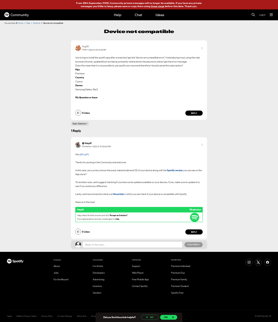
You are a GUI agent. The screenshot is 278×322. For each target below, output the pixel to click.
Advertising (98, 279)
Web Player (138, 272)
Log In (262, 14)
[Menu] (271, 15)
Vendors (97, 292)
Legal (9, 316)
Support (136, 266)
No (151, 317)
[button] (202, 48)
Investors (97, 286)
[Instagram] (249, 262)
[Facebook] (267, 262)
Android (36, 23)
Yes (166, 317)
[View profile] (78, 47)
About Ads (81, 316)
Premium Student (180, 286)
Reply (194, 113)
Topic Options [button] (79, 123)
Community (19, 14)
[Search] (253, 15)
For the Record (61, 279)
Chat (138, 14)
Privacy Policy (47, 316)
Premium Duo (178, 272)
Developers (99, 272)
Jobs (56, 272)
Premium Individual (180, 266)
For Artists (98, 266)
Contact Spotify (140, 286)
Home (20, 23)
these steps (157, 6)
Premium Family (179, 279)
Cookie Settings (64, 316)
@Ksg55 (84, 154)
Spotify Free (177, 292)
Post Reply (194, 244)
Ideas (160, 14)
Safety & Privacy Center (26, 316)
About (57, 266)
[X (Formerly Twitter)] (258, 262)
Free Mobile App (140, 279)
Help (117, 14)
